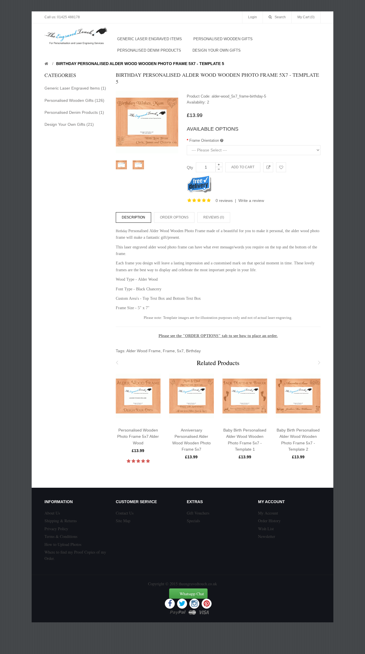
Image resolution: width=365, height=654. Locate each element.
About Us (52, 513)
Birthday (193, 351)
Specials (193, 520)
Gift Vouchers (198, 513)
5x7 (180, 351)
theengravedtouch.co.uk (198, 583)
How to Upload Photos (62, 544)
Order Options (174, 217)
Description (133, 217)
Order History (269, 520)
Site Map (123, 520)
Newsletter (266, 536)
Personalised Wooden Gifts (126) (74, 100)
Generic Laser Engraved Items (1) (75, 88)
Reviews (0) (213, 217)
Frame (169, 351)
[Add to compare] (268, 167)
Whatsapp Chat (192, 593)
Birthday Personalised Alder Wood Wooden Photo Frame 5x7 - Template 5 (140, 63)
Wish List (266, 528)
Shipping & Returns (60, 520)
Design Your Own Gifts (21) (69, 124)
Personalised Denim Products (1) (74, 112)
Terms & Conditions (60, 536)
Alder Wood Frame (143, 351)
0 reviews (224, 200)
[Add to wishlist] (281, 167)
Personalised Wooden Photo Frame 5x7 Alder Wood (138, 436)
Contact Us (124, 513)
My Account (268, 513)
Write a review (251, 200)
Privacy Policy (56, 528)
